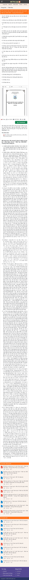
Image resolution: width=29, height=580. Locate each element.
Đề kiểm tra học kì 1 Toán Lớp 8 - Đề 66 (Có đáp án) (14, 501)
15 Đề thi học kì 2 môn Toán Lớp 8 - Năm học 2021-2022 (15, 490)
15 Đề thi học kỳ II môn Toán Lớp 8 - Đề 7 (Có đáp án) (15, 547)
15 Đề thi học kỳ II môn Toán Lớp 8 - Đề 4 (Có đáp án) (15, 560)
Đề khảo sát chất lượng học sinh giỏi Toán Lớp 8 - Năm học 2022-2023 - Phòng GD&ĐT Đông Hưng (15, 511)
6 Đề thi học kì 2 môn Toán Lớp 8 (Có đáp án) (13, 543)
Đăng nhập (15, 4)
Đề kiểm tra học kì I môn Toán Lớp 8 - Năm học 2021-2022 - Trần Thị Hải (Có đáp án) (15, 472)
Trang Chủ (5, 4)
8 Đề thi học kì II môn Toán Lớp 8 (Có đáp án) (13, 528)
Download (22, 122)
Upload (20, 4)
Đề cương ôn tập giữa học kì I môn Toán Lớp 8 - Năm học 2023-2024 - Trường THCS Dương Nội (15, 506)
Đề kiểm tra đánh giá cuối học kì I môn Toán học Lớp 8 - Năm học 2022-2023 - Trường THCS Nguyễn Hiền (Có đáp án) (15, 496)
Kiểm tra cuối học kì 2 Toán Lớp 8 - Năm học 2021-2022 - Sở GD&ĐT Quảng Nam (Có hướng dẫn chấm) (15, 482)
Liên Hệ (4, 571)
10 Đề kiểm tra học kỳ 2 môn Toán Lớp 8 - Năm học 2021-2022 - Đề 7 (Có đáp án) (15, 533)
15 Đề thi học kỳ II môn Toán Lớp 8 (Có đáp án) (13, 556)
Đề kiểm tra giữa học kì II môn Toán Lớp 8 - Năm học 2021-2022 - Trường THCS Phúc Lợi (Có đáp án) (15, 467)
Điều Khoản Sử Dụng (7, 573)
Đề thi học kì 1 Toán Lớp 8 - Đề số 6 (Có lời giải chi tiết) (15, 486)
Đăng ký (10, 4)
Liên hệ (25, 4)
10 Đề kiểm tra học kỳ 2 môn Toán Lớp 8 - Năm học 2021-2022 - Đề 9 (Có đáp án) (15, 552)
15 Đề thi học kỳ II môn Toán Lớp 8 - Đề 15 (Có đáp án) (15, 520)
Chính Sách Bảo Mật (7, 575)
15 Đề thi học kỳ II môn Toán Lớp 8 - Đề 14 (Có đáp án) (15, 524)
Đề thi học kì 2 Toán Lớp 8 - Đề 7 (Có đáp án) (13, 477)
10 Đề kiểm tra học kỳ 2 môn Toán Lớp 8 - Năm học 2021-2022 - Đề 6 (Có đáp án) (15, 538)
